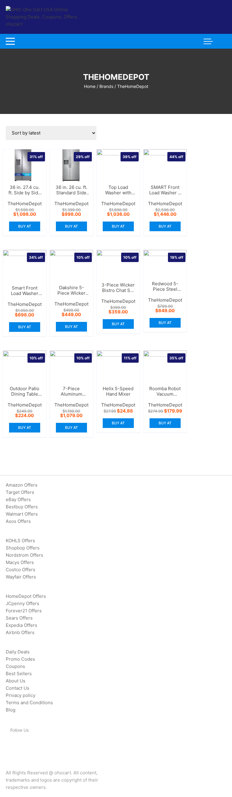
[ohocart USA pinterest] (24, 745)
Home (89, 86)
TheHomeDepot (25, 203)
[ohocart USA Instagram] (32, 745)
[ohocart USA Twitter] (17, 745)
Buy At (24, 226)
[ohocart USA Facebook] (9, 745)
